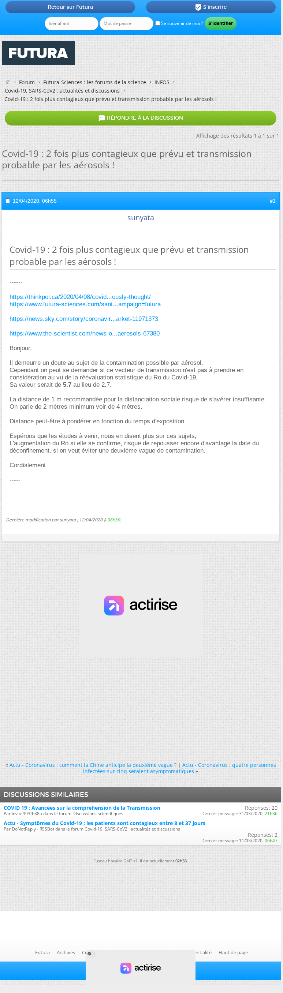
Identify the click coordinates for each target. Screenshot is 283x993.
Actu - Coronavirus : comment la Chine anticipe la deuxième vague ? (93, 764)
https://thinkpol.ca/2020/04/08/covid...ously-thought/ (80, 296)
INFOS (162, 82)
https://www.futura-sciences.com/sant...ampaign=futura (85, 304)
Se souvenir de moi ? (181, 23)
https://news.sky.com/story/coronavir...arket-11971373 (84, 318)
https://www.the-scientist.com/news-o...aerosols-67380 (85, 333)
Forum (27, 82)
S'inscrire (211, 7)
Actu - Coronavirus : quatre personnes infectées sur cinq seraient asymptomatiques (179, 768)
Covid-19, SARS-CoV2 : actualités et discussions (62, 90)
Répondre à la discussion (140, 118)
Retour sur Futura (70, 7)
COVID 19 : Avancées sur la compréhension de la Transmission (82, 807)
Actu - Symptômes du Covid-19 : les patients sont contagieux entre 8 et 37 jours (104, 823)
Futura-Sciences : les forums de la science (94, 82)
